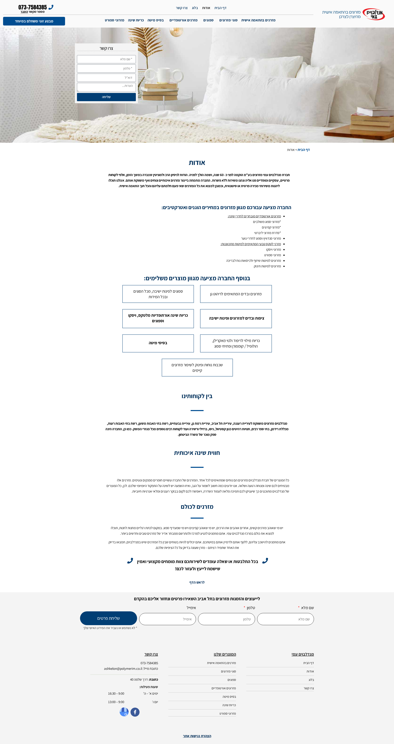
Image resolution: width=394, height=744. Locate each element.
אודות (206, 7)
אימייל (191, 607)
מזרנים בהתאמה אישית (258, 20)
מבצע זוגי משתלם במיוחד (34, 21)
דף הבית (220, 7)
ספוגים (208, 20)
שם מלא (307, 607)
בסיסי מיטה (158, 342)
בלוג (195, 7)
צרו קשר (182, 7)
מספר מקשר (33, 11)
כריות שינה (136, 20)
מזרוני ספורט (114, 20)
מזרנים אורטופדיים (184, 20)
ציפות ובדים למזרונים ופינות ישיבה (236, 318)
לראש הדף (197, 582)
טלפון (250, 607)
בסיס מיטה (156, 20)
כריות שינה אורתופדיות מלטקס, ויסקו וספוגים (158, 318)
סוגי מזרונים (228, 20)
